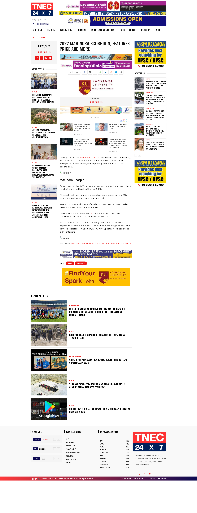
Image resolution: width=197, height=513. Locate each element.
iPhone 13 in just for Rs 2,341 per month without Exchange (101, 243)
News (34, 92)
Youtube (163, 478)
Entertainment (75, 356)
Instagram (140, 478)
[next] (58, 439)
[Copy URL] (121, 72)
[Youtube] (50, 58)
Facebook (127, 478)
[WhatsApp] (100, 72)
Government (74, 305)
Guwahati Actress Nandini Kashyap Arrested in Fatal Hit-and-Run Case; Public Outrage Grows (155, 145)
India (70, 263)
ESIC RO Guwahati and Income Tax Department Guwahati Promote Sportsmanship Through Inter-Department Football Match (97, 312)
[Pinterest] (95, 72)
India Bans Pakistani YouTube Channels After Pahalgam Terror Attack (97, 336)
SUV (93, 213)
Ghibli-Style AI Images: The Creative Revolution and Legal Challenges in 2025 (98, 361)
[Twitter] (46, 58)
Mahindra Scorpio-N (90, 157)
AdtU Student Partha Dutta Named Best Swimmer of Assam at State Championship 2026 (43, 134)
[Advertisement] (98, 496)
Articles (149, 92)
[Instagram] (41, 58)
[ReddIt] (110, 72)
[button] (40, 24)
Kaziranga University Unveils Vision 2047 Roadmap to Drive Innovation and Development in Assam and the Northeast (43, 171)
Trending (41, 37)
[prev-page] (136, 155)
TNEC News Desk (44, 51)
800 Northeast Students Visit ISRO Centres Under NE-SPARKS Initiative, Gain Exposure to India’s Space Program (155, 115)
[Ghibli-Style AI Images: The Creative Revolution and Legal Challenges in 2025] (49, 360)
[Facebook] (37, 58)
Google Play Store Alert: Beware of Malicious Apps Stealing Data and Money (100, 410)
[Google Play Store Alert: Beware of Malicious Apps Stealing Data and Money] (49, 409)
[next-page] (139, 155)
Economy (149, 124)
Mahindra (81, 263)
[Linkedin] (105, 72)
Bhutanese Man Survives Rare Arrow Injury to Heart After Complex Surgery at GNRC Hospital (43, 98)
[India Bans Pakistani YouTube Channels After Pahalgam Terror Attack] (49, 335)
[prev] (54, 439)
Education (150, 108)
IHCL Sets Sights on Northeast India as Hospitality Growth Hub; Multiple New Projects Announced (155, 130)
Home (33, 37)
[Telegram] (116, 72)
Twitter (152, 478)
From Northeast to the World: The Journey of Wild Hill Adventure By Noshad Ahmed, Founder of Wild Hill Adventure (155, 99)
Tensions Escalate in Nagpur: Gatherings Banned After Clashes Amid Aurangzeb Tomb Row (97, 386)
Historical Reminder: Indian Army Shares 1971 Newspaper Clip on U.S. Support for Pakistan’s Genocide (156, 84)
